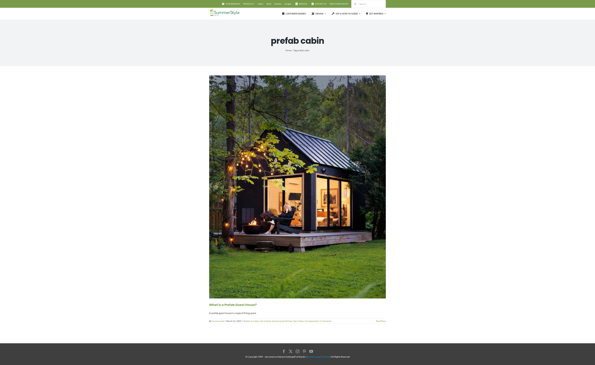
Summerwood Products (318, 356)
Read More (381, 321)
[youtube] (311, 351)
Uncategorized (311, 321)
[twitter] (291, 351)
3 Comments (325, 321)
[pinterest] (304, 351)
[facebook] (284, 351)
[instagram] (297, 351)
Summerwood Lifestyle (282, 321)
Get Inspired (265, 321)
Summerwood (218, 321)
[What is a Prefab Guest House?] (297, 186)
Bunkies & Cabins (251, 321)
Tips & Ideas (298, 321)
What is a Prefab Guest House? (233, 305)
